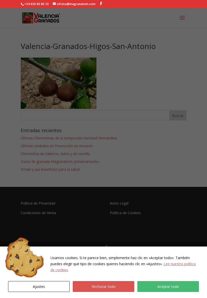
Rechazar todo (104, 286)
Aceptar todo (168, 286)
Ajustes (39, 286)
